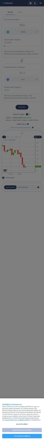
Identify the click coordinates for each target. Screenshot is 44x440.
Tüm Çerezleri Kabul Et (22, 436)
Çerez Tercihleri (22, 424)
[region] (22, 419)
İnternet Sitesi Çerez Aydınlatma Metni (17, 420)
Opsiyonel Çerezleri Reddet (21, 430)
